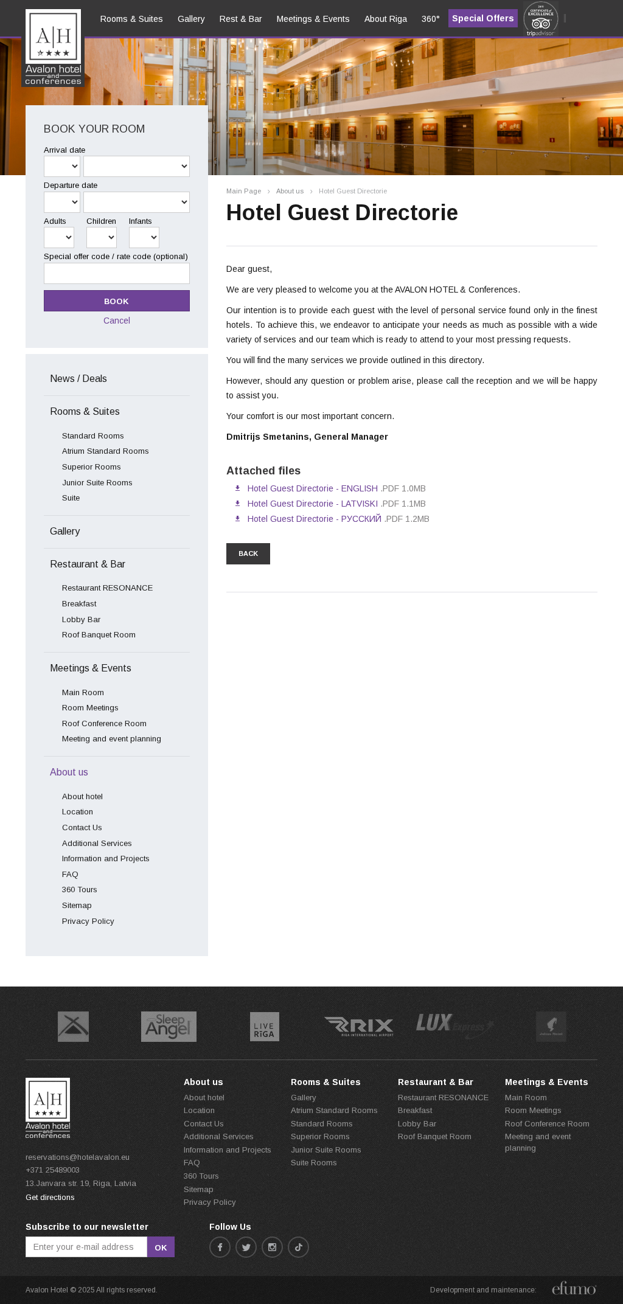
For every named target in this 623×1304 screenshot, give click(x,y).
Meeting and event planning (111, 738)
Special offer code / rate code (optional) (116, 256)
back (248, 553)
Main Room (83, 692)
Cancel (116, 320)
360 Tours (79, 889)
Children (101, 221)
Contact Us (82, 827)
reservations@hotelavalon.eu (78, 1157)
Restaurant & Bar (87, 564)
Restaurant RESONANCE (107, 587)
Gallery (65, 531)
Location (77, 811)
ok (161, 1247)
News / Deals (78, 378)
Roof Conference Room (104, 723)
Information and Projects (106, 858)
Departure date (70, 185)
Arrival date (64, 149)
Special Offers (483, 18)
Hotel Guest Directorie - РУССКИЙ (314, 519)
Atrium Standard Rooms (105, 451)
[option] (73, 1026)
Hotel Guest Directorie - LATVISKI (313, 503)
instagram (272, 1247)
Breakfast (79, 603)
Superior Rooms (91, 466)
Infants (140, 221)
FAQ (70, 874)
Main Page (243, 191)
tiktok (298, 1247)
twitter (246, 1247)
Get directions (50, 1197)
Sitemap (77, 905)
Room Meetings (90, 707)
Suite (71, 497)
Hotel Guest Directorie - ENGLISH (313, 488)
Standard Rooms (93, 435)
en (39, 55)
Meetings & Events (90, 668)
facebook (220, 1247)
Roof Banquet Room (99, 634)
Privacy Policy (88, 921)
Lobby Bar (81, 619)
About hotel (82, 796)
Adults (55, 221)
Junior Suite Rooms (97, 482)
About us (290, 191)
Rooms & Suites (85, 411)
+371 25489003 (53, 1169)
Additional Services (97, 843)
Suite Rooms (314, 1162)
